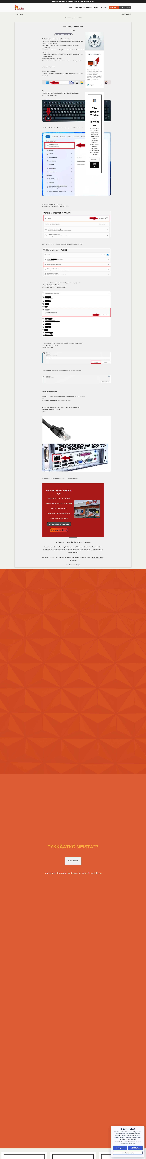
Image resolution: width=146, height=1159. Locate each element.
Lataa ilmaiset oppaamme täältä (73, 17)
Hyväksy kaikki (120, 1148)
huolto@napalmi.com (63, 513)
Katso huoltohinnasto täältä (59, 518)
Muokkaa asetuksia (127, 1153)
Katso (59, 530)
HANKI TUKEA (113, 7)
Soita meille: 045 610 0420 (87, 1)
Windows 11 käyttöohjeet (63, 34)
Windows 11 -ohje (75, 564)
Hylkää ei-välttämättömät (135, 1148)
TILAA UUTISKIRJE (73, 861)
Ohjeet (68, 564)
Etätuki (123, 14)
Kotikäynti (128, 14)
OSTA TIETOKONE (125, 7)
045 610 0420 (61, 508)
